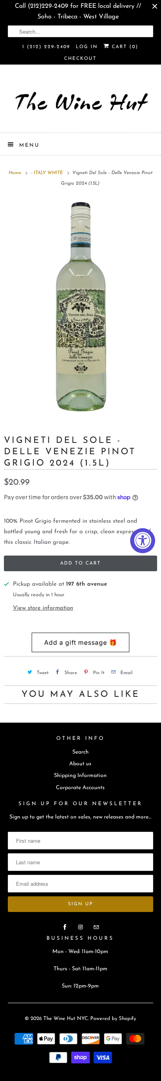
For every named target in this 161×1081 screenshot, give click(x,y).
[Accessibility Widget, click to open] (142, 540)
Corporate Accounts (80, 788)
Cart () (123, 47)
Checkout (80, 58)
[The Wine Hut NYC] (80, 101)
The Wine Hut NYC (65, 1018)
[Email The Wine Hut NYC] (96, 927)
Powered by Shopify (113, 1018)
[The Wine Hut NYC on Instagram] (80, 927)
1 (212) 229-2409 (46, 47)
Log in (87, 47)
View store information (43, 608)
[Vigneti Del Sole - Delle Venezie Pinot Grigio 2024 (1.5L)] (80, 307)
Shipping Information (80, 776)
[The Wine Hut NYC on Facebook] (65, 927)
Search (80, 752)
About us (80, 764)
